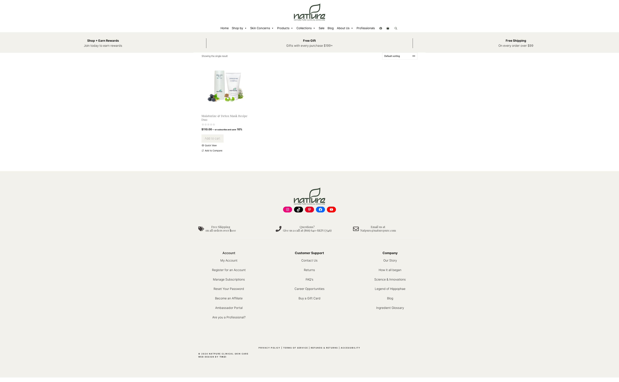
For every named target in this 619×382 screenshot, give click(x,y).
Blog (331, 28)
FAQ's (309, 279)
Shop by (237, 28)
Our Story (390, 260)
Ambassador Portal (229, 308)
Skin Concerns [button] (260, 28)
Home (225, 28)
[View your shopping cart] (387, 28)
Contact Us (309, 260)
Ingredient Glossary (390, 308)
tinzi (223, 357)
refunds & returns (324, 348)
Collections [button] (304, 28)
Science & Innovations (390, 279)
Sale (321, 28)
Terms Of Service (295, 348)
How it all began (390, 270)
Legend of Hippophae (390, 289)
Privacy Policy (269, 348)
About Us (343, 28)
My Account (228, 260)
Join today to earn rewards (103, 46)
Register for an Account (229, 270)
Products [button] (283, 28)
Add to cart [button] (212, 138)
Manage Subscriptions (229, 279)
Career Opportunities (309, 289)
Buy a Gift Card (309, 298)
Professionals (366, 28)
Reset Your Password (229, 289)
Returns (309, 270)
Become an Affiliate (229, 298)
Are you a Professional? (229, 317)
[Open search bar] (396, 28)
